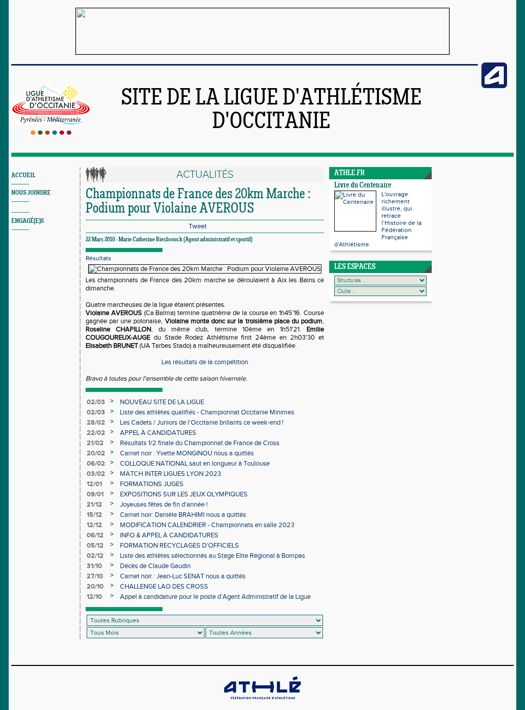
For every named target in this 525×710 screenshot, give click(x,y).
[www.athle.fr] (494, 86)
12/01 (94, 484)
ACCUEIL (23, 175)
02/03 (96, 402)
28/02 (96, 423)
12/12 (94, 525)
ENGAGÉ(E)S (27, 221)
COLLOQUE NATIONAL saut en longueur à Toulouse (195, 464)
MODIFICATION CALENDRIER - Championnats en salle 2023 (207, 525)
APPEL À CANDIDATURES (158, 433)
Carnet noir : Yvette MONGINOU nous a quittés (187, 453)
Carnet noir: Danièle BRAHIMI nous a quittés (183, 515)
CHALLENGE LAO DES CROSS (164, 586)
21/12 (94, 504)
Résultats (98, 258)
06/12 (95, 535)
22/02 (96, 433)
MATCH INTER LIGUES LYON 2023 (170, 474)
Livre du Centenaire (362, 186)
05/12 (95, 545)
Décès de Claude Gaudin (155, 566)
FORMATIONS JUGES (152, 484)
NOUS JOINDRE (31, 193)
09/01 (95, 494)
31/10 (94, 566)
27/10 (95, 576)
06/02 (96, 464)
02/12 (95, 556)
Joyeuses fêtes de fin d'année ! (164, 504)
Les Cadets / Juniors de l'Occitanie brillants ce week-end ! (202, 423)
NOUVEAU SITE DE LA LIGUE (162, 402)
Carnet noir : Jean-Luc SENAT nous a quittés (183, 576)
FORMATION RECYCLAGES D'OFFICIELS (179, 545)
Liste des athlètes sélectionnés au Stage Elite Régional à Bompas (212, 556)
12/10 (94, 597)
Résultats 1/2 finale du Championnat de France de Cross (199, 443)
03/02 (96, 474)
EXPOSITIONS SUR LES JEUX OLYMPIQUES (184, 494)
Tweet (198, 226)
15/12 (94, 515)
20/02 (96, 453)
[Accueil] (51, 133)
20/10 (95, 586)
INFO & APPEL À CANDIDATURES (169, 535)
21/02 (95, 443)
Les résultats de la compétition (204, 362)
